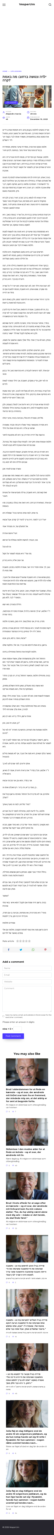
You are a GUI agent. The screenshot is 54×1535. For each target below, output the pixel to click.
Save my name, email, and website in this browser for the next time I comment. (28, 1016)
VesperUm (27, 4)
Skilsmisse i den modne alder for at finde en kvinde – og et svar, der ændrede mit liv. (25, 1152)
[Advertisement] (27, 40)
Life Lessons (11, 103)
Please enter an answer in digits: (19, 1022)
